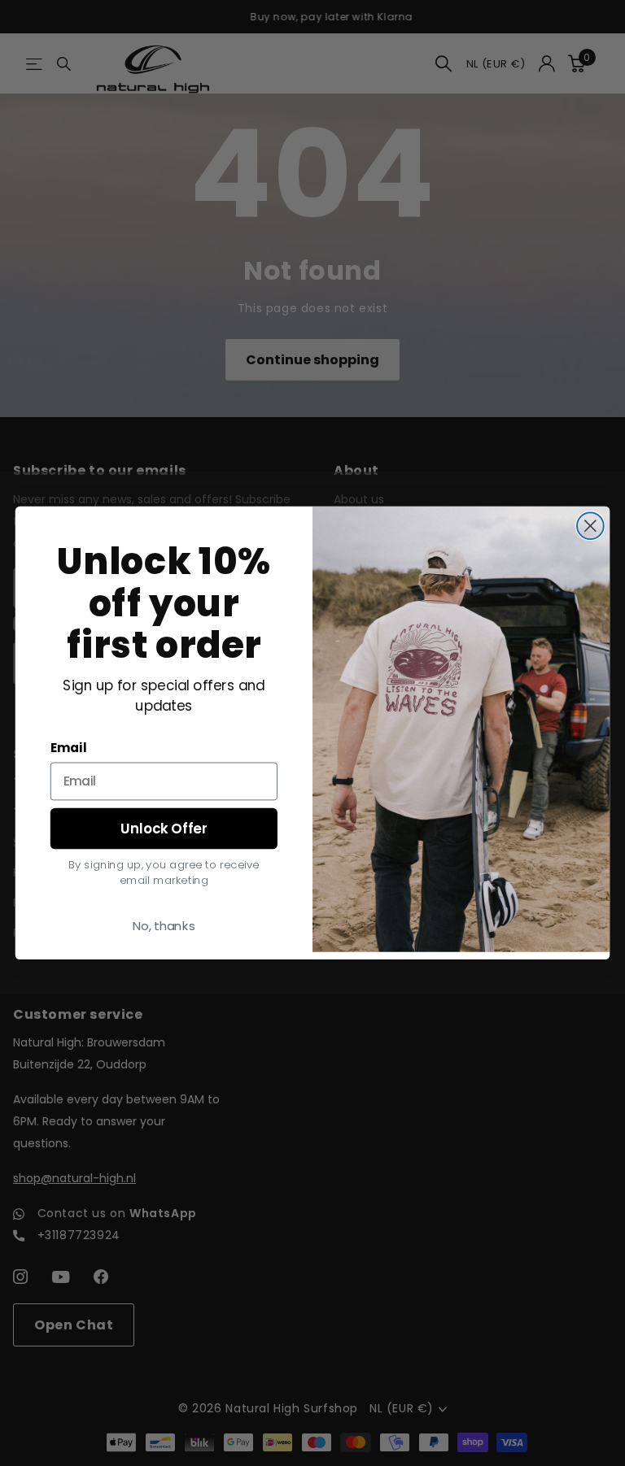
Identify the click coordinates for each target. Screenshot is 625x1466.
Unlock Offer (163, 828)
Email (68, 748)
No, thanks (164, 925)
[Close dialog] (590, 526)
